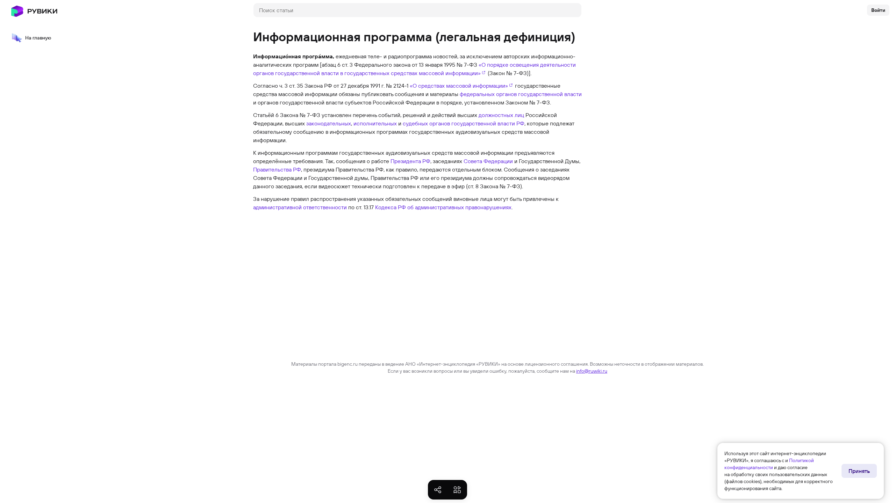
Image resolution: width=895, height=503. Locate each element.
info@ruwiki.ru (591, 371)
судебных (415, 123)
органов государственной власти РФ (476, 123)
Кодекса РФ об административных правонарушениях (443, 207)
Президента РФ (410, 161)
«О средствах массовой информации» (459, 85)
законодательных (328, 123)
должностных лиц (501, 114)
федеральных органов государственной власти (521, 93)
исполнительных (375, 123)
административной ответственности (300, 207)
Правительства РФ (277, 169)
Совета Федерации (488, 161)
